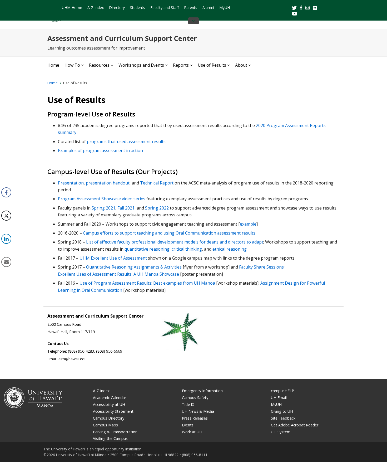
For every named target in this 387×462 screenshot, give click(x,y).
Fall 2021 (126, 208)
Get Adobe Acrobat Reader (294, 424)
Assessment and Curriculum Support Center (122, 38)
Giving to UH (282, 411)
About (241, 65)
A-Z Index (95, 7)
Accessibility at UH (109, 404)
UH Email (279, 397)
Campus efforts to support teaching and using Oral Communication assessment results (169, 233)
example (248, 224)
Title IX (188, 404)
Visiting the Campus (110, 438)
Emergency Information (202, 390)
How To (72, 65)
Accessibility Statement (113, 411)
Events (188, 424)
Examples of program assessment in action (100, 150)
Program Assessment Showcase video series (101, 199)
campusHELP (282, 390)
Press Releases (195, 418)
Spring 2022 (157, 208)
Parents (190, 7)
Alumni (208, 7)
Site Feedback (283, 418)
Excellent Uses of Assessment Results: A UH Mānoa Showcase (118, 274)
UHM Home (72, 7)
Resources (99, 65)
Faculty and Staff (164, 7)
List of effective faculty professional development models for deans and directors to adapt (174, 242)
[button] (6, 278)
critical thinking (187, 249)
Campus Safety (195, 397)
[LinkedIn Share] (6, 239)
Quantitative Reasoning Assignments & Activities (134, 267)
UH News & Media (198, 411)
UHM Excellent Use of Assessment (113, 258)
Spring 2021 (103, 208)
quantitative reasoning (147, 249)
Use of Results (212, 65)
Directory (117, 7)
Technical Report (156, 183)
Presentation (71, 183)
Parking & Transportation (115, 431)
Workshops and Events (141, 65)
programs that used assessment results (126, 141)
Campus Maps (105, 424)
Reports (181, 65)
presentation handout (108, 183)
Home (53, 65)
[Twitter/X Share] (6, 216)
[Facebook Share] (6, 192)
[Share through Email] (6, 262)
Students (137, 7)
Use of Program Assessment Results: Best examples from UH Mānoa (147, 283)
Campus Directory (108, 418)
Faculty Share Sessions (261, 267)
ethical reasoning (229, 249)
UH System (280, 431)
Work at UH (192, 431)
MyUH (224, 7)
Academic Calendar (109, 397)
